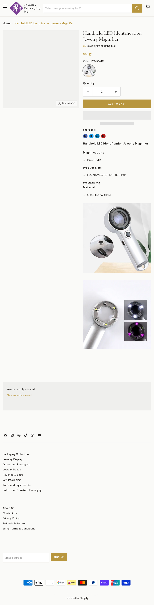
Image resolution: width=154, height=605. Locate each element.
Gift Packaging (12, 479)
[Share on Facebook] (85, 136)
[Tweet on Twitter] (91, 136)
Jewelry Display (12, 459)
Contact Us (10, 513)
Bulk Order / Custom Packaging (22, 490)
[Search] (137, 8)
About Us (8, 508)
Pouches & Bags (13, 474)
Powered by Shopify (77, 598)
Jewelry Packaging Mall (101, 46)
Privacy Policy (11, 518)
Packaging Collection (16, 454)
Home (7, 23)
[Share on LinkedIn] (97, 136)
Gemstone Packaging (16, 464)
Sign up (59, 557)
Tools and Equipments (17, 485)
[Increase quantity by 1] (116, 92)
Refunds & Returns (14, 523)
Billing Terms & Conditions (19, 528)
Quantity (88, 83)
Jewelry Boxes (12, 469)
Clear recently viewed (19, 395)
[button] (117, 115)
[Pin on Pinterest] (103, 136)
